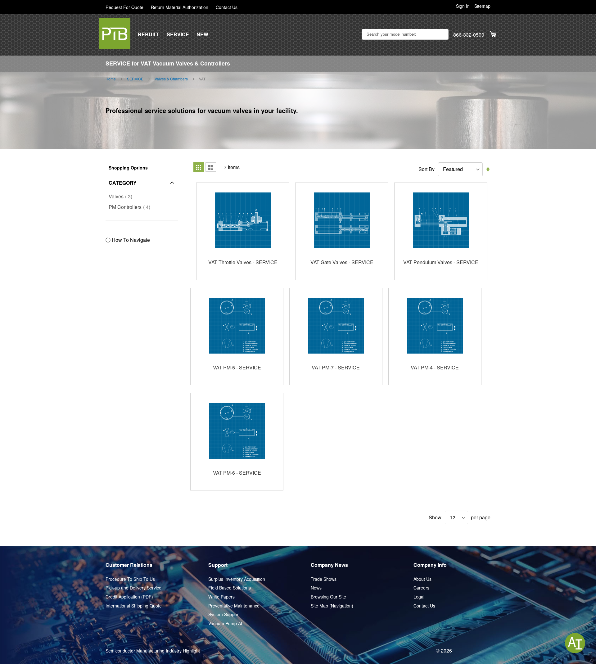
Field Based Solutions (229, 588)
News (316, 588)
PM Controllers (131, 206)
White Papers (221, 597)
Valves (122, 196)
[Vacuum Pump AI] (575, 643)
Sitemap (482, 6)
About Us (422, 579)
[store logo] (114, 33)
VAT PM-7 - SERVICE (336, 367)
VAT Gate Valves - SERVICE (341, 262)
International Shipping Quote (134, 606)
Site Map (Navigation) (332, 606)
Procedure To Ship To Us (130, 579)
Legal (418, 597)
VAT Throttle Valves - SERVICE (243, 262)
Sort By (426, 169)
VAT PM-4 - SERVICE (435, 367)
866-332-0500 (468, 34)
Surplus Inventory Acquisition (236, 579)
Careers (421, 588)
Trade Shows (323, 579)
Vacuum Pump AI (225, 623)
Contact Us (226, 7)
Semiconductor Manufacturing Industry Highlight (153, 651)
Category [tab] (123, 182)
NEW (202, 34)
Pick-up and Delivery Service (133, 588)
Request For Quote (124, 7)
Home (111, 78)
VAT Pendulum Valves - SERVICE (440, 262)
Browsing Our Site (328, 597)
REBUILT (148, 34)
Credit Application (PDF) (129, 597)
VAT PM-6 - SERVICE (237, 472)
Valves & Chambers (171, 78)
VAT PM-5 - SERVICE (237, 367)
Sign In (463, 6)
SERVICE (178, 34)
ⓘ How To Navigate (128, 239)
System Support (224, 614)
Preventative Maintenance (234, 606)
